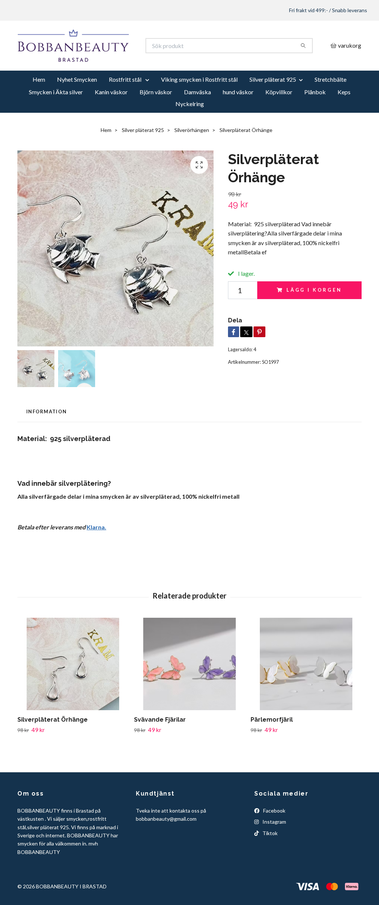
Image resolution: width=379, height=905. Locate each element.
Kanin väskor (111, 109)
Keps (344, 109)
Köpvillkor (278, 109)
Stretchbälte (330, 97)
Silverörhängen (191, 148)
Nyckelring (189, 121)
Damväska (197, 109)
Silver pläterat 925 (272, 97)
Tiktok (269, 850)
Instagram (273, 839)
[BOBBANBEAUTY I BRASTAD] (104, 54)
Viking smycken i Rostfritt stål (199, 97)
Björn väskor (156, 109)
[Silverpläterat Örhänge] (72, 681)
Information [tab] (46, 429)
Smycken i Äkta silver (56, 109)
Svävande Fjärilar (160, 736)
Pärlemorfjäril (272, 736)
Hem (39, 97)
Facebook (273, 828)
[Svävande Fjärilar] (189, 681)
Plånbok (315, 109)
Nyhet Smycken (77, 97)
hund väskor (238, 109)
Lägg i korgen (314, 308)
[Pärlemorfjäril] (306, 681)
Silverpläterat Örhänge (52, 736)
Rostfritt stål (125, 97)
